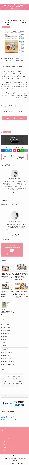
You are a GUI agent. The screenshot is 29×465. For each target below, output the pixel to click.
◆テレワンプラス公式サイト (8, 417)
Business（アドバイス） (8, 364)
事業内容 (5, 441)
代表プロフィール (7, 438)
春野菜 (3, 386)
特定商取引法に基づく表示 (19, 458)
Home (4, 435)
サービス (5, 336)
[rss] (16, 235)
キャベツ (21, 378)
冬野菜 (17, 383)
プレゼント (5, 339)
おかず (14, 376)
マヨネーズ (21, 381)
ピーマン (15, 381)
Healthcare (14, 374)
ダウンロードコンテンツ (8, 447)
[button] (23, 2)
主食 (13, 383)
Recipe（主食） (6, 324)
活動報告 (5, 346)
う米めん (9, 376)
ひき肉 (8, 378)
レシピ (3, 383)
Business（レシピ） (7, 352)
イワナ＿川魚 (15, 378)
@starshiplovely (19, 58)
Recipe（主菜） (6, 327)
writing (20, 374)
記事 (13, 386)
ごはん (3, 378)
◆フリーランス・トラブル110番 (8, 419)
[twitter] (13, 192)
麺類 (17, 386)
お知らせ (5, 342)
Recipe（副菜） (6, 330)
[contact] (18, 235)
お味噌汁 (20, 376)
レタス (8, 383)
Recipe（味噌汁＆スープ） (9, 358)
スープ (9, 381)
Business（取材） (6, 26)
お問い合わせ (6, 450)
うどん (3, 376)
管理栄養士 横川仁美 (14, 178)
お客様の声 (5, 349)
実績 (4, 444)
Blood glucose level (6, 374)
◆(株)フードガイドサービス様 (8, 416)
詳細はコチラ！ (15, 8)
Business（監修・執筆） (8, 361)
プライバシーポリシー (8, 458)
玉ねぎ (8, 386)
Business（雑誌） (7, 333)
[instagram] (16, 192)
